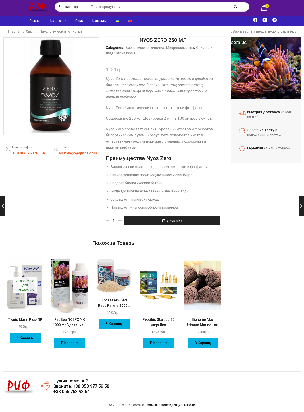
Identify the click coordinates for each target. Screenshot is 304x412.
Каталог (56, 20)
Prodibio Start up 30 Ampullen (158, 322)
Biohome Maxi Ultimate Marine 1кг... (203, 322)
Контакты (99, 20)
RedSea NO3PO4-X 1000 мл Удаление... (69, 322)
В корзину (174, 220)
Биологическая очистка (61, 31)
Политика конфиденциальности (170, 405)
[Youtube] (264, 20)
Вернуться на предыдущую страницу (264, 31)
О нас (79, 20)
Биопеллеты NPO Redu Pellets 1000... (114, 303)
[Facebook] (255, 20)
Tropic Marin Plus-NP (25, 319)
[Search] (235, 6)
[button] (265, 7)
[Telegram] (274, 20)
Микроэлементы (180, 48)
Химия (31, 31)
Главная (35, 20)
